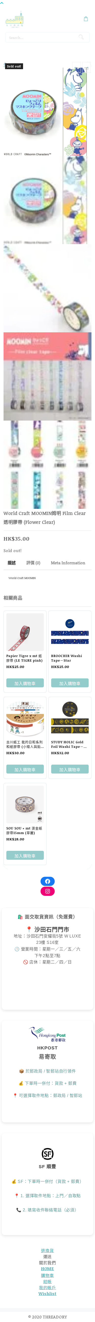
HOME (47, 1268)
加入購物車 (25, 683)
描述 (12, 563)
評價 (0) (33, 563)
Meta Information (68, 563)
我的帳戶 (47, 1287)
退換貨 (47, 1250)
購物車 (47, 1275)
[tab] (12, 563)
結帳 (47, 1281)
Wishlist (47, 1293)
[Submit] (81, 37)
